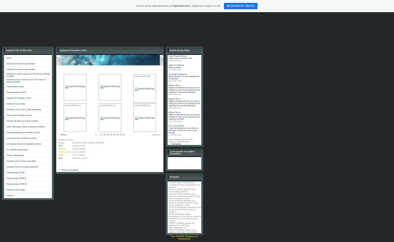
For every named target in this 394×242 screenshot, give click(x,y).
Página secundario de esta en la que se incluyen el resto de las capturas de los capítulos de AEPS (184, 116)
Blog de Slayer (175, 67)
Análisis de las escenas (15, 104)
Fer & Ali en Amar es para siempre (20, 63)
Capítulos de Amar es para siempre (20, 69)
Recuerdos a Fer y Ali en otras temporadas (23, 109)
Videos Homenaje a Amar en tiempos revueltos (25, 127)
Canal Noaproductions (178, 56)
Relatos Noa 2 (174, 85)
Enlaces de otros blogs (15, 190)
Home (8, 58)
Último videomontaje (15, 155)
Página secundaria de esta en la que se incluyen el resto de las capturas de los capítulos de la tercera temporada (184, 89)
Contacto (10, 195)
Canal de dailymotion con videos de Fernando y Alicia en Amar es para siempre (183, 130)
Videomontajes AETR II (16, 178)
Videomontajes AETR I (15, 172)
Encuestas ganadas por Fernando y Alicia (23, 132)
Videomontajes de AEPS (16, 92)
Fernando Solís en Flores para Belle (21, 161)
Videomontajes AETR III (16, 184)
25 (114, 134)
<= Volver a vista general (68, 170)
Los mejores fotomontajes (17, 149)
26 (118, 134)
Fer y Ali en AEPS (176, 126)
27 (121, 134)
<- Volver (62, 134)
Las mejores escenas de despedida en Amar (23, 144)
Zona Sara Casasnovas (178, 74)
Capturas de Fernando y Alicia (18, 98)
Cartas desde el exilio (15, 86)
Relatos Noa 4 (174, 112)
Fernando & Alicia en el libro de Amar (22, 121)
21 (101, 134)
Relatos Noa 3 (174, 99)
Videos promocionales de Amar (19, 115)
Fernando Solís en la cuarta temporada (22, 167)
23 (108, 134)
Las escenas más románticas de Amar (21, 138)
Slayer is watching (176, 65)
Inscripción (176, 144)
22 (104, 134)
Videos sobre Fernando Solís (180, 58)
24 (111, 134)
